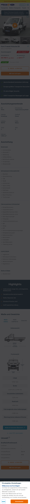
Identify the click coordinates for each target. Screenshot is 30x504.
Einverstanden (19, 501)
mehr (3, 501)
